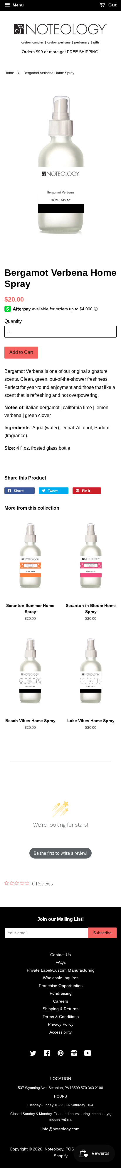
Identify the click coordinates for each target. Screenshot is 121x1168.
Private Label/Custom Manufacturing (61, 970)
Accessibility (60, 1032)
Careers (60, 1001)
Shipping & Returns (60, 1009)
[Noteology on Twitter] (33, 1054)
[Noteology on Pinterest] (60, 1054)
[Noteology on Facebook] (46, 1054)
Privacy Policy (60, 1024)
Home (9, 73)
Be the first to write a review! (60, 853)
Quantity (13, 321)
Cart (112, 5)
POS (69, 1149)
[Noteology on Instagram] (74, 1054)
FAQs (61, 962)
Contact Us (60, 955)
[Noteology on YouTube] (87, 1054)
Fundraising (61, 993)
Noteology (54, 1149)
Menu (17, 5)
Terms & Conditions (61, 1017)
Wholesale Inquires (60, 978)
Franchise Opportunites (61, 986)
